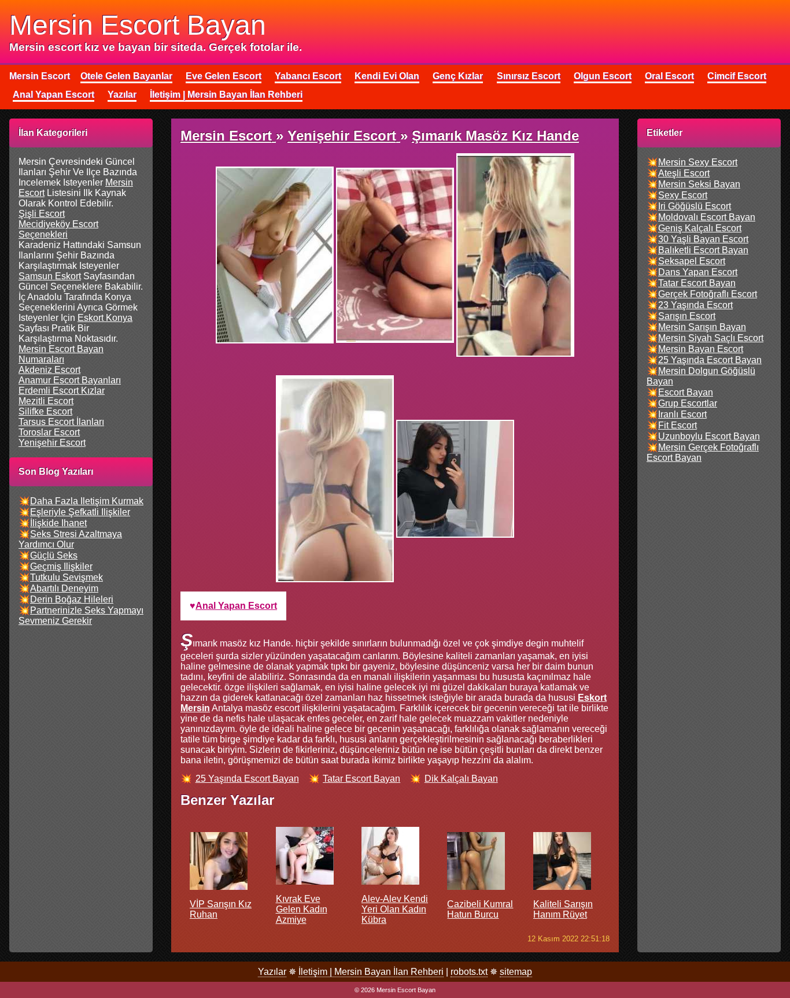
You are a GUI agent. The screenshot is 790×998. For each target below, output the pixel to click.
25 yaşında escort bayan (247, 778)
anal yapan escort (236, 606)
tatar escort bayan (361, 778)
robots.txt (469, 972)
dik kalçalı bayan (461, 778)
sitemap (516, 972)
